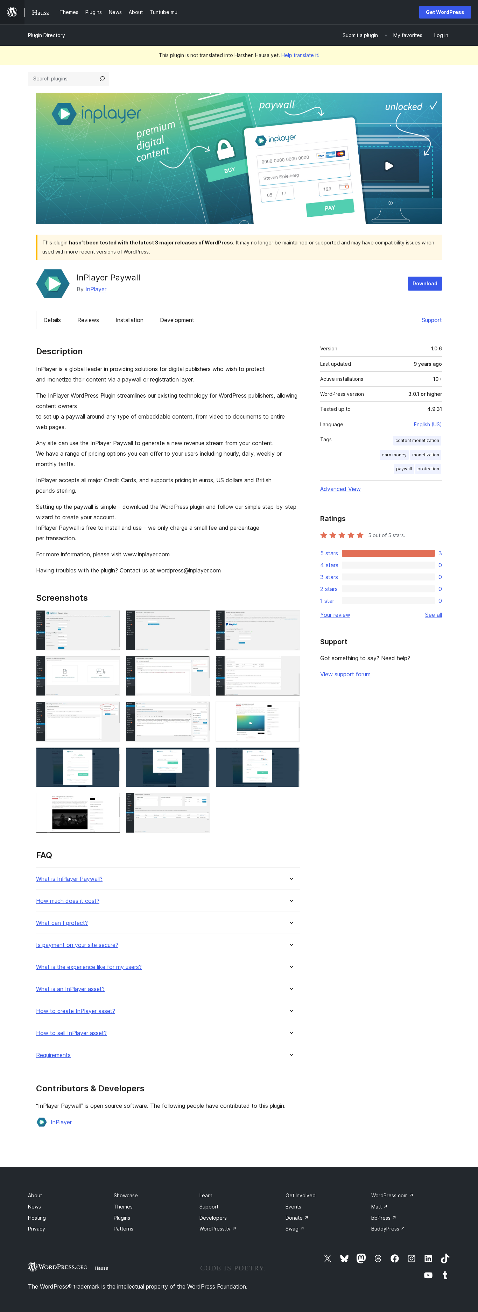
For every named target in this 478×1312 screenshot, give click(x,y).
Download (425, 283)
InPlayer (95, 289)
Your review (335, 614)
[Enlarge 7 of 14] (110, 710)
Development (177, 319)
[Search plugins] (102, 79)
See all (433, 614)
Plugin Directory (46, 35)
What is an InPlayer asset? (70, 989)
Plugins (122, 1218)
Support (432, 319)
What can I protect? (62, 923)
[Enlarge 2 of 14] (200, 619)
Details (52, 319)
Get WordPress (445, 12)
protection (428, 468)
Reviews (88, 319)
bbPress (383, 1218)
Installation (129, 319)
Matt (379, 1207)
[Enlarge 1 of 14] (110, 619)
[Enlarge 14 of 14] (200, 802)
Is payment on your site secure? (77, 945)
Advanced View (340, 488)
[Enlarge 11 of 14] (200, 756)
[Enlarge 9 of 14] (290, 710)
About (35, 1195)
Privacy (36, 1229)
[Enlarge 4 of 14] (110, 665)
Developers (213, 1218)
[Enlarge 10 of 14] (110, 756)
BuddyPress (388, 1229)
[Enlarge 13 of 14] (110, 802)
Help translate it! (300, 55)
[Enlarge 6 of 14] (290, 665)
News (34, 1207)
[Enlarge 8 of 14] (200, 710)
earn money (394, 454)
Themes (123, 1207)
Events (293, 1207)
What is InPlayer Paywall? (69, 879)
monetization (425, 454)
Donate (297, 1218)
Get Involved (301, 1195)
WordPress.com (392, 1195)
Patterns (123, 1229)
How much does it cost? (67, 901)
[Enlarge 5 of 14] (200, 665)
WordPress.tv (218, 1229)
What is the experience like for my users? (89, 967)
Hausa (101, 1268)
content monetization (417, 440)
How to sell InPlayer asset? (71, 1033)
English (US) (428, 424)
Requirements (53, 1055)
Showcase (126, 1195)
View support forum (345, 674)
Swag (295, 1229)
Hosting (37, 1218)
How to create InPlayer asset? (75, 1011)
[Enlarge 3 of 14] (290, 619)
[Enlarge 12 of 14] (290, 756)
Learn (205, 1195)
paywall (404, 468)
